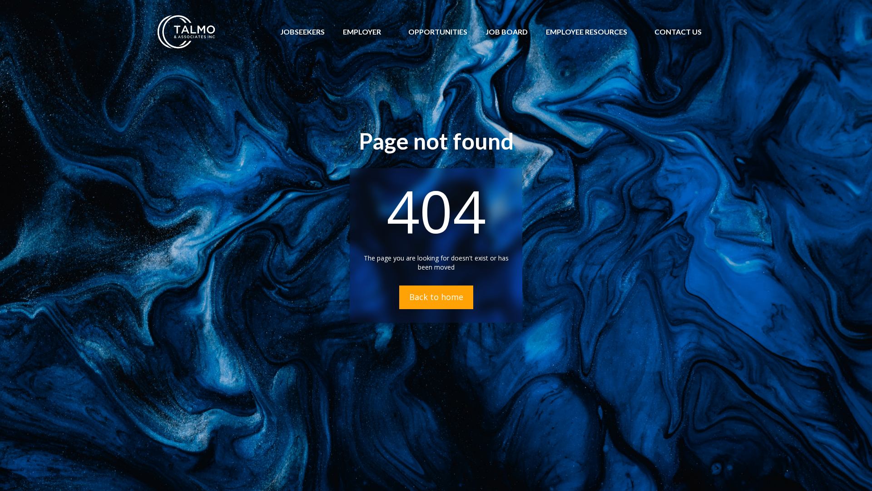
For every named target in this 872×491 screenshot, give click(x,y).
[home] (186, 32)
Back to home (436, 296)
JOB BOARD (507, 31)
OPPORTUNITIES (437, 31)
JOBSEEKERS (302, 31)
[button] (362, 31)
